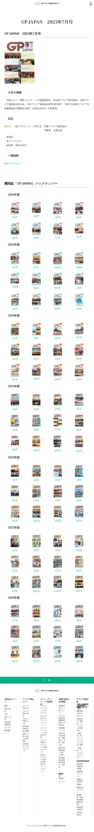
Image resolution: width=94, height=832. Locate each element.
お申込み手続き (79, 814)
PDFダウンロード (13, 163)
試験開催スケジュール (79, 774)
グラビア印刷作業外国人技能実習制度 (82, 700)
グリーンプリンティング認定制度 (46, 700)
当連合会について (10, 700)
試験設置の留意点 (79, 808)
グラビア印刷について (28, 700)
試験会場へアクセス (79, 789)
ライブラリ (62, 783)
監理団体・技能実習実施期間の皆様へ (79, 799)
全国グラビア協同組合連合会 (54, 825)
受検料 (78, 784)
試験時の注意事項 (79, 780)
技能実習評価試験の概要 (79, 766)
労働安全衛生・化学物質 (64, 700)
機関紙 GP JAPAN (61, 776)
